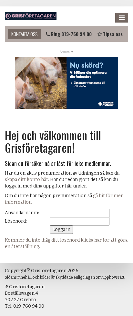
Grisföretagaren (30, 16)
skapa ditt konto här (26, 179)
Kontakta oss (24, 33)
